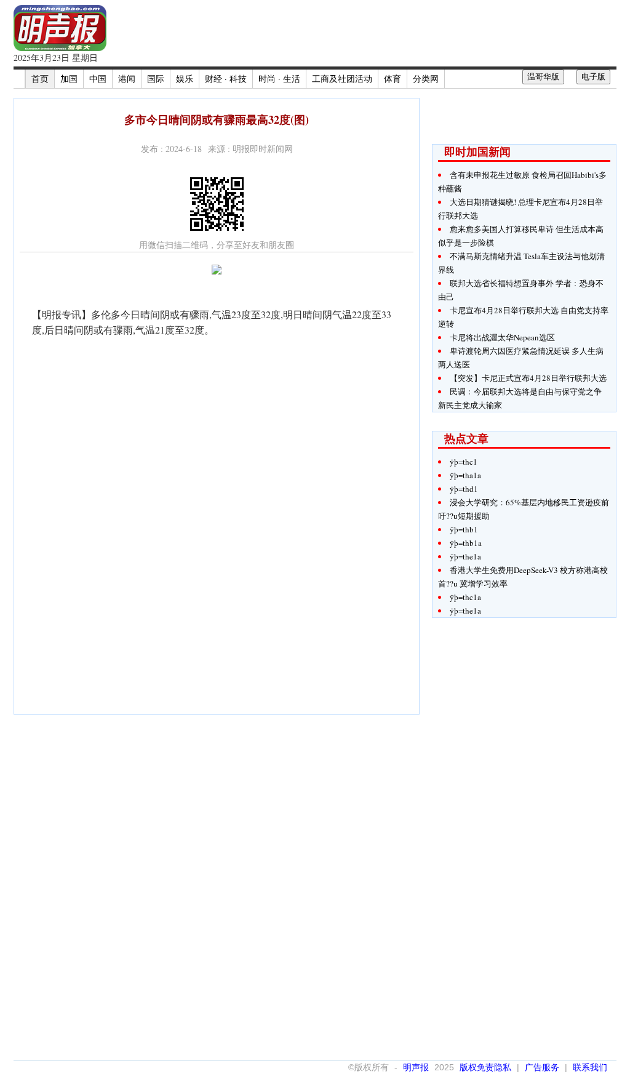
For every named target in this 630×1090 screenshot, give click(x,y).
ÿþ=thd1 (464, 488)
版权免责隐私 (485, 1067)
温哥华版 (543, 76)
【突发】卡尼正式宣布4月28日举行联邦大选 (528, 377)
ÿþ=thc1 (463, 461)
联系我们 (590, 1067)
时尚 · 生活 (279, 78)
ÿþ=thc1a (465, 597)
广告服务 (542, 1067)
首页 (40, 78)
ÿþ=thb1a (466, 542)
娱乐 (184, 78)
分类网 (426, 78)
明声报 (416, 1067)
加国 (69, 78)
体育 (392, 78)
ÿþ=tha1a (465, 475)
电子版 (593, 76)
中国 (97, 78)
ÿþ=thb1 (464, 529)
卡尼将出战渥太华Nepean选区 (502, 337)
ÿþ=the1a (465, 556)
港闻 (126, 78)
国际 (155, 78)
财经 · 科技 (226, 78)
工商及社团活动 (342, 78)
